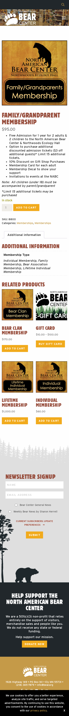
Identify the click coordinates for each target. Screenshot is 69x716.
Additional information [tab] (24, 235)
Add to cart (26, 207)
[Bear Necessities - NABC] (20, 18)
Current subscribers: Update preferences (34, 523)
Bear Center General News (35, 505)
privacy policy (38, 710)
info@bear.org (45, 684)
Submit (34, 535)
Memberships (25, 223)
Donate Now (34, 644)
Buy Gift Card (50, 343)
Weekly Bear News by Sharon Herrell (35, 511)
